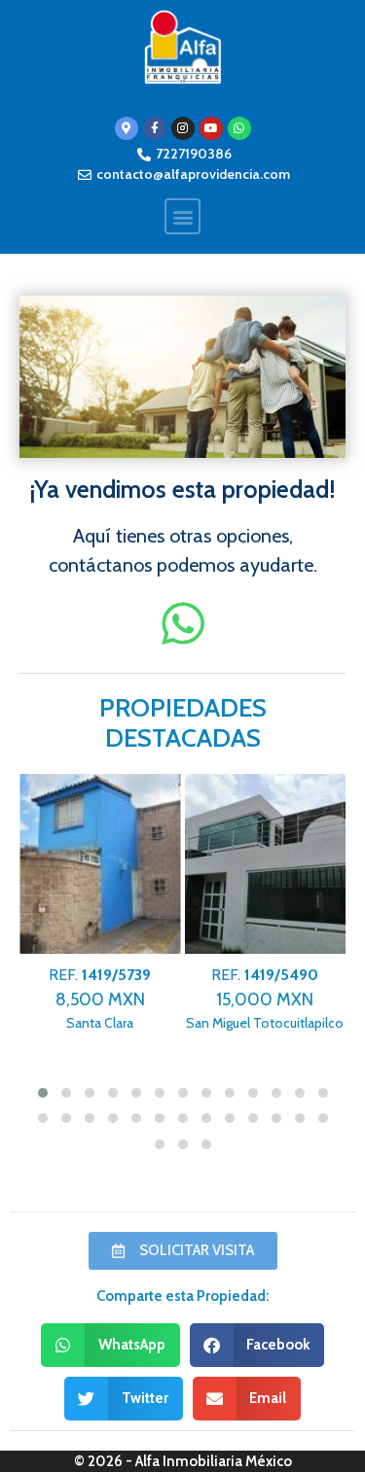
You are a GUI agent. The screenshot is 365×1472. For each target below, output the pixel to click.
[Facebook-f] (154, 128)
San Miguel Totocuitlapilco (265, 999)
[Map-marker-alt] (126, 128)
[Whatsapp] (239, 128)
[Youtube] (211, 128)
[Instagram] (183, 128)
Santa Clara (100, 999)
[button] (182, 216)
